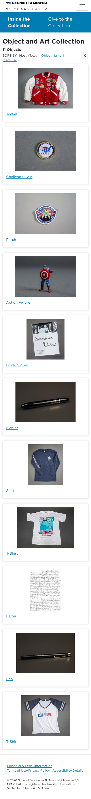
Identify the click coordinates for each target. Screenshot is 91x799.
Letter (11, 616)
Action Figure (18, 302)
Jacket (11, 114)
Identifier (10, 60)
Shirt (10, 491)
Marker (12, 428)
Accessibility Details (67, 770)
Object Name (51, 55)
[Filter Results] (84, 55)
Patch (11, 240)
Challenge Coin (19, 177)
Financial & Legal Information (29, 766)
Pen (9, 679)
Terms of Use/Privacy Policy (28, 770)
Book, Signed (17, 365)
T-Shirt (12, 553)
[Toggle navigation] (82, 6)
